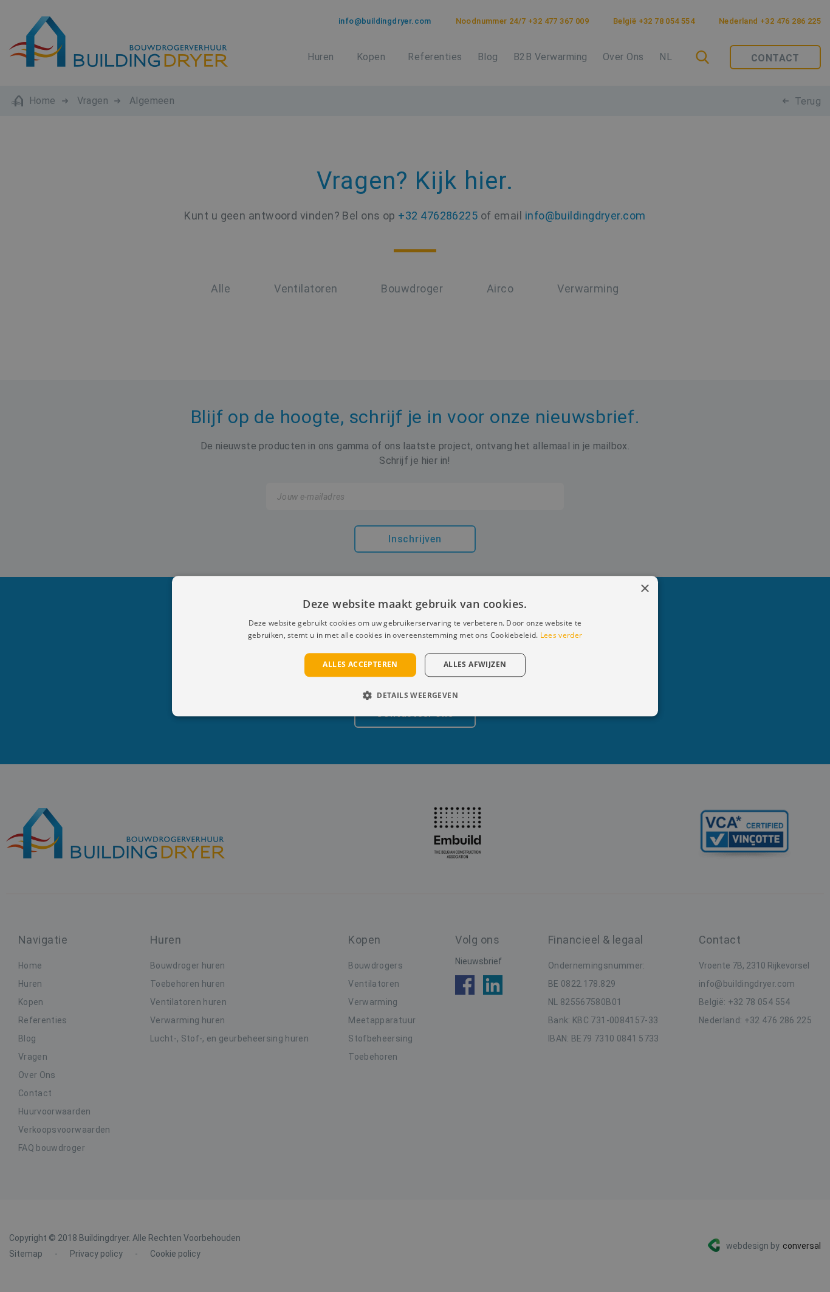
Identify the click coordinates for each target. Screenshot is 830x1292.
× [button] (644, 588)
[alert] (415, 646)
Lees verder (561, 635)
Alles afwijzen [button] (475, 665)
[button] (415, 695)
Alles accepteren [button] (360, 665)
